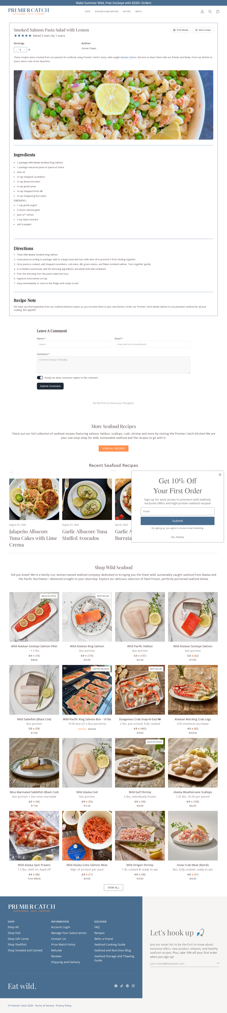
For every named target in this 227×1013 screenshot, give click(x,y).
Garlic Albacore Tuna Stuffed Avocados (84, 534)
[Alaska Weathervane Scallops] (193, 763)
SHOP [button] (11, 921)
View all (113, 887)
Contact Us (58, 939)
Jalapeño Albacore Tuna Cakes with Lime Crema (33, 538)
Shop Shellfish (17, 944)
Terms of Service (44, 1005)
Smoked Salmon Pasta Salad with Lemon (51, 30)
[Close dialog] (220, 474)
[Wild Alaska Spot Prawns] (34, 836)
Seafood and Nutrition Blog (112, 950)
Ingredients (24, 154)
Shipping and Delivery (65, 962)
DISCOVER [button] (100, 921)
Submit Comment (50, 386)
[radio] (15, 35)
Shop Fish (14, 933)
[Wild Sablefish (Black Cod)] (34, 690)
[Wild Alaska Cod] (87, 763)
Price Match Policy (63, 944)
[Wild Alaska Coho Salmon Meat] (87, 836)
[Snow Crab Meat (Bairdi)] (193, 836)
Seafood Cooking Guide (109, 944)
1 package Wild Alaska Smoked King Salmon (40, 162)
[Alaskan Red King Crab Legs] (193, 690)
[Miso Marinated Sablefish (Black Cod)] (34, 763)
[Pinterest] (127, 985)
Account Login (60, 927)
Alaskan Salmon (128, 57)
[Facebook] (116, 985)
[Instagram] (133, 985)
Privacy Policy (63, 1005)
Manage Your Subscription (68, 933)
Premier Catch (18, 1005)
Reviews (56, 956)
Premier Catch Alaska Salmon (152, 306)
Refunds (56, 950)
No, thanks (177, 537)
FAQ (97, 927)
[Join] (216, 963)
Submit (177, 521)
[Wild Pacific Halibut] (140, 617)
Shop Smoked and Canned (25, 950)
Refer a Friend (103, 939)
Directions (23, 248)
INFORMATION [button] (60, 921)
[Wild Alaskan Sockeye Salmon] (193, 617)
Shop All (13, 927)
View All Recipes (113, 448)
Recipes (99, 933)
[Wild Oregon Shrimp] (140, 836)
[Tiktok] (121, 985)
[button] (87, 11)
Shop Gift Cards (18, 939)
